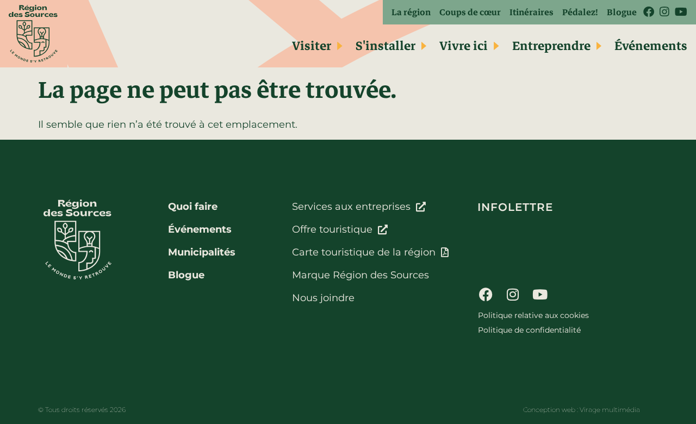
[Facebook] (485, 294)
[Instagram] (512, 294)
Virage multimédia (610, 410)
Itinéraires (531, 12)
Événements (650, 46)
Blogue (622, 12)
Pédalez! (580, 12)
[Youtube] (540, 294)
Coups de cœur (470, 12)
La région (411, 12)
